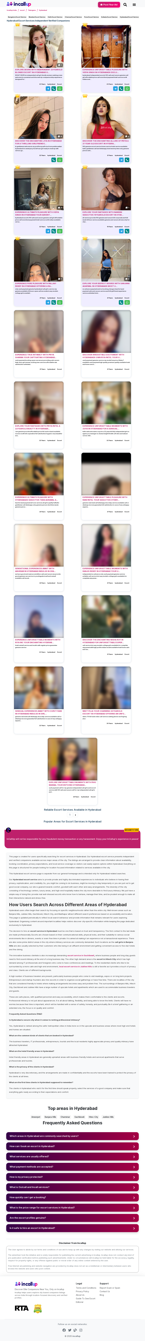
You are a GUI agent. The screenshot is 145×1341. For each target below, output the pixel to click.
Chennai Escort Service (73, 17)
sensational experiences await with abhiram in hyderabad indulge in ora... (35, 569)
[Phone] (53, 88)
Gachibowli (79, 1117)
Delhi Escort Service (55, 17)
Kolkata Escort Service (109, 17)
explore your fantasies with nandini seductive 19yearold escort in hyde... (103, 213)
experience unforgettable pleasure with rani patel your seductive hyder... (105, 498)
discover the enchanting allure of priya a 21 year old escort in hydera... (106, 142)
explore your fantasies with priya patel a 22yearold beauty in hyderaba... (37, 427)
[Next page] (75, 814)
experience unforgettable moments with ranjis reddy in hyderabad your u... (105, 569)
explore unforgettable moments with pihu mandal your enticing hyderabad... (72, 783)
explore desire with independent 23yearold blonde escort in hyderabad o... (38, 71)
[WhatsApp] (59, 88)
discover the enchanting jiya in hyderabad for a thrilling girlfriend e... (38, 142)
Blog (102, 1295)
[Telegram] (48, 88)
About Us (80, 1295)
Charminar (65, 1117)
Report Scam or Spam (110, 1288)
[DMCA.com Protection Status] (37, 1308)
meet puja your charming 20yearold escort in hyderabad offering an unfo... (104, 712)
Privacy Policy (82, 1291)
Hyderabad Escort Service (129, 17)
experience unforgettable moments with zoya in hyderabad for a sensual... (105, 427)
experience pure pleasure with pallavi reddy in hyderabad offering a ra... (35, 284)
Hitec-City (93, 1117)
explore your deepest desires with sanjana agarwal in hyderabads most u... (106, 284)
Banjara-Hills (50, 1117)
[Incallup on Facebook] (64, 1329)
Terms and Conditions (86, 1288)
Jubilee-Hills (108, 1117)
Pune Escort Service (91, 17)
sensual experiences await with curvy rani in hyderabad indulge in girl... (38, 712)
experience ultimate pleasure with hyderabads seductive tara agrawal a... (36, 498)
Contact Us (105, 1291)
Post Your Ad (110, 4)
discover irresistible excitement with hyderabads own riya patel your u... (103, 356)
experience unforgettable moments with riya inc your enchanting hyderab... (37, 641)
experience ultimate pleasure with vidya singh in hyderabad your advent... (37, 213)
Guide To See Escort (85, 1298)
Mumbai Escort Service (37, 17)
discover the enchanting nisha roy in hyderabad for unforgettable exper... (103, 641)
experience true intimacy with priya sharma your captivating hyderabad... (35, 356)
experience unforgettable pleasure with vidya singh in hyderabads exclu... (105, 71)
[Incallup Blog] (75, 1329)
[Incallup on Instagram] (80, 1329)
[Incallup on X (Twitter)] (69, 1329)
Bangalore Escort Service (17, 17)
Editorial (79, 1302)
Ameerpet (35, 1117)
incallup (76, 1336)
